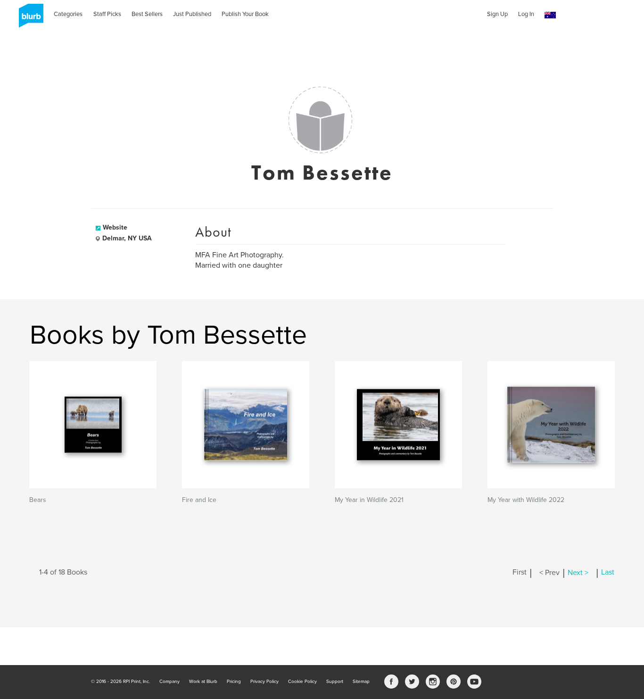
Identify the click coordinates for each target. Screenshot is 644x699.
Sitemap (361, 681)
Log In (526, 14)
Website (115, 227)
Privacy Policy (264, 681)
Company (169, 681)
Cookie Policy (302, 681)
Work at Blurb (203, 681)
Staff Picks (107, 14)
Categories (68, 14)
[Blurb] (28, 19)
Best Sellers (147, 14)
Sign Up (497, 14)
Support (334, 681)
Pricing (234, 681)
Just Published (192, 14)
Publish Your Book (245, 14)
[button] (550, 15)
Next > (578, 572)
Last (607, 572)
